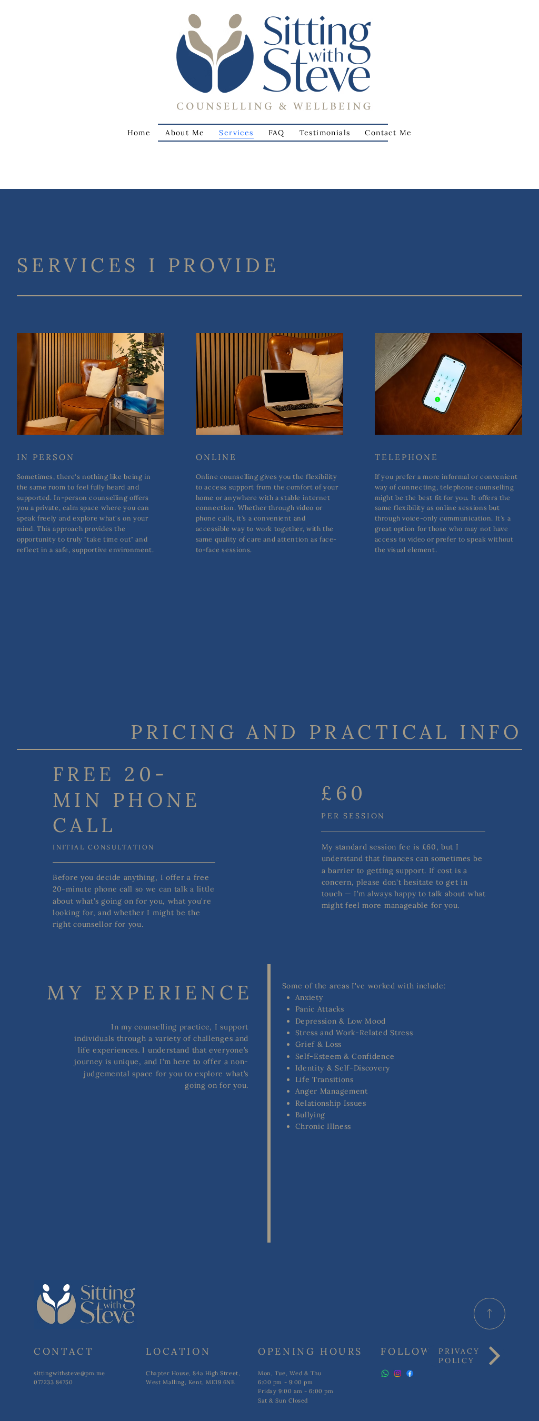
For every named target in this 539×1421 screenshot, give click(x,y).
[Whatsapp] (385, 1373)
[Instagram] (397, 1373)
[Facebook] (409, 1373)
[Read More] (489, 1313)
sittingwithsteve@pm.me (69, 1373)
